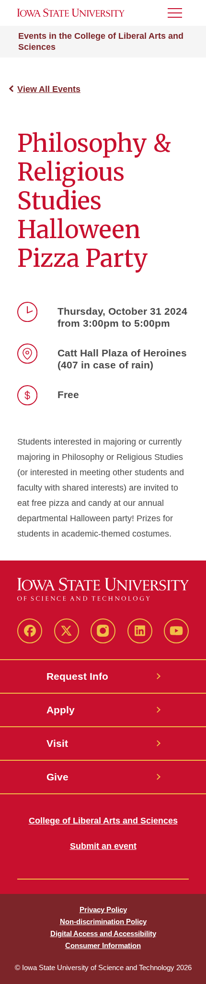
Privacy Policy (103, 909)
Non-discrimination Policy (103, 921)
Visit (57, 743)
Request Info (77, 676)
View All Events (48, 89)
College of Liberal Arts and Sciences (103, 820)
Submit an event (103, 846)
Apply (60, 709)
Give (57, 776)
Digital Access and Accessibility (103, 933)
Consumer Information (103, 945)
